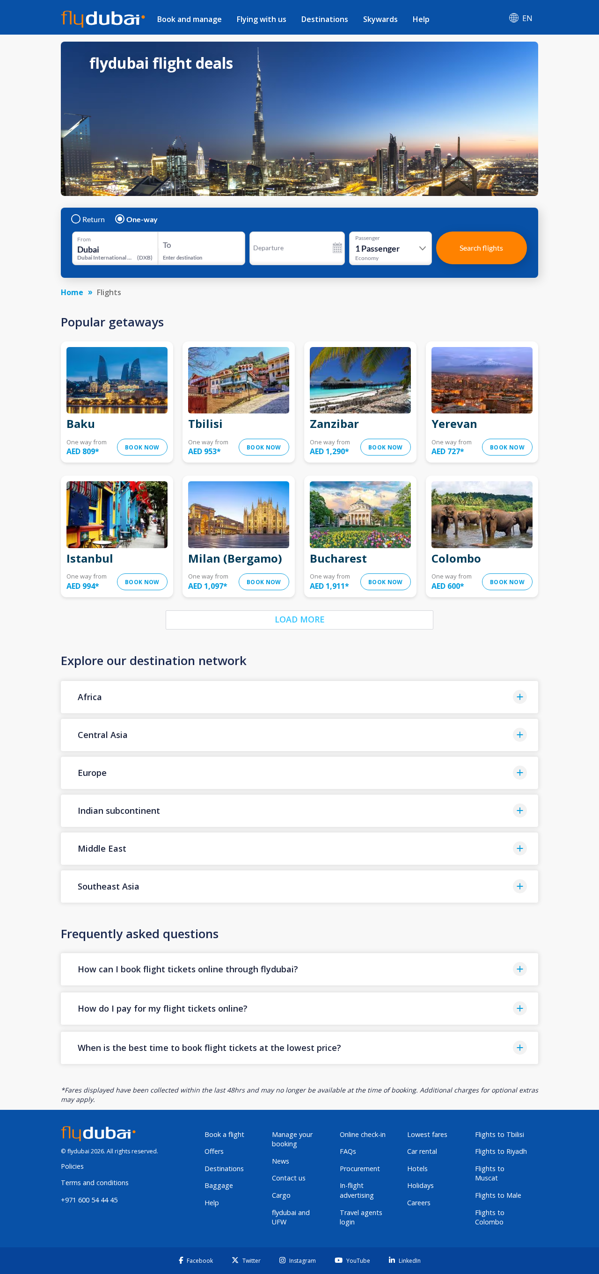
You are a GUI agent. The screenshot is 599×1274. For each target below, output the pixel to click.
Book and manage (189, 19)
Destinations (324, 19)
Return (93, 219)
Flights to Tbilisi (499, 1134)
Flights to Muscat (489, 1173)
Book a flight (224, 1134)
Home (72, 292)
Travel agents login (361, 1217)
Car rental (422, 1151)
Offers (214, 1151)
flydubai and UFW (291, 1217)
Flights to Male (498, 1195)
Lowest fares (427, 1134)
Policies (72, 1166)
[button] (299, 697)
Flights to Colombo (489, 1217)
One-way (142, 219)
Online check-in (363, 1134)
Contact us (289, 1177)
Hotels (417, 1168)
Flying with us (261, 19)
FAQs (348, 1151)
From (84, 239)
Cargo (281, 1195)
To (167, 245)
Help (421, 19)
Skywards (380, 19)
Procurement (360, 1168)
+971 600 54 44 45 (89, 1199)
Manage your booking (292, 1139)
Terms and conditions (95, 1182)
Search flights (481, 247)
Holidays (420, 1185)
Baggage (219, 1185)
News (280, 1161)
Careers (419, 1202)
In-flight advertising (357, 1190)
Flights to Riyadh (501, 1151)
